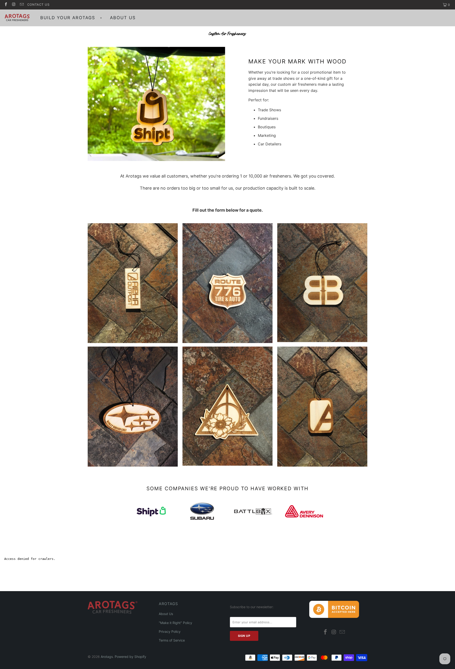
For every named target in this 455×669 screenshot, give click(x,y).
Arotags (107, 657)
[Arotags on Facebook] (6, 5)
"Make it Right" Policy (175, 623)
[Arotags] (17, 18)
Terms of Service (172, 640)
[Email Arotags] (21, 5)
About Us (166, 614)
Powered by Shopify (130, 657)
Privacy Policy (170, 631)
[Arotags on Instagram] (13, 5)
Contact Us (38, 4)
